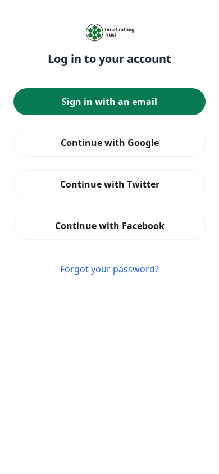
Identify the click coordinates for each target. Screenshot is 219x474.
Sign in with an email (109, 101)
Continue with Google (110, 142)
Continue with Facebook (110, 226)
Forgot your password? (109, 269)
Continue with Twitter (109, 184)
